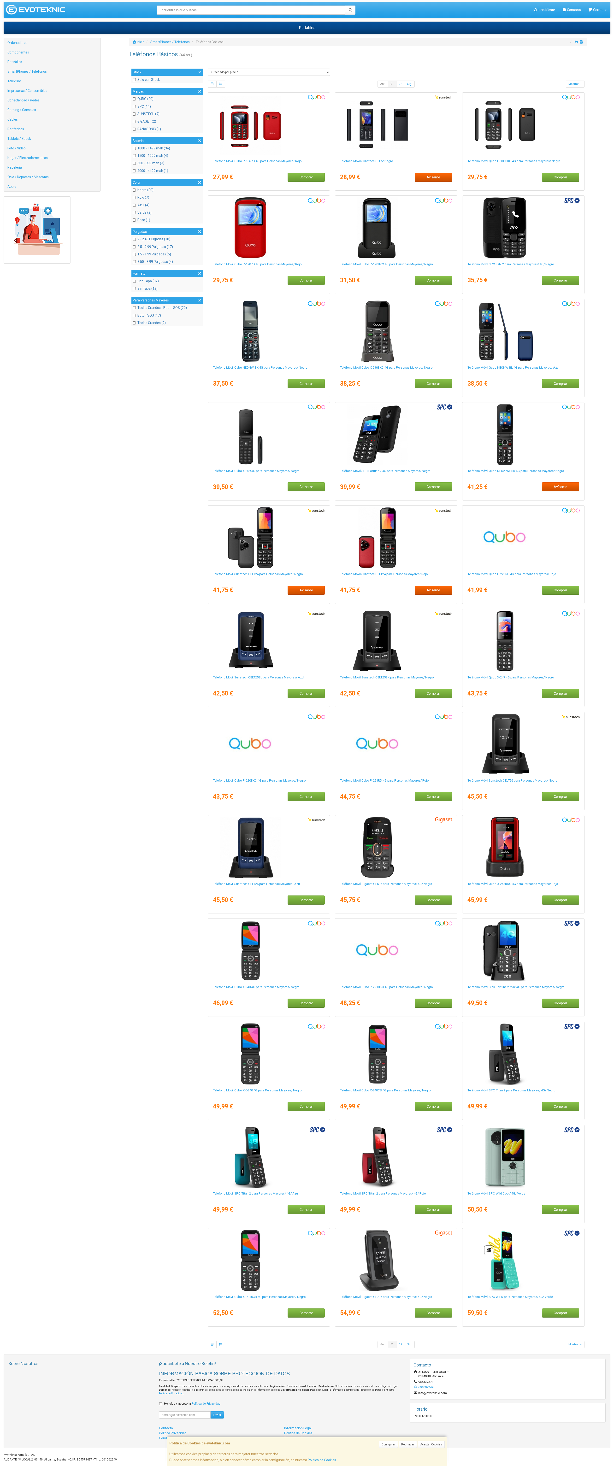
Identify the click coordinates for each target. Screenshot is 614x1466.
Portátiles (14, 62)
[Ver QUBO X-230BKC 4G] (396, 331)
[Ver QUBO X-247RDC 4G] (523, 847)
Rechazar (407, 1444)
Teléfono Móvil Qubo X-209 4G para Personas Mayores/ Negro (256, 471)
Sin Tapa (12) (147, 288)
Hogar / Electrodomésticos (27, 158)
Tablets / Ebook (19, 139)
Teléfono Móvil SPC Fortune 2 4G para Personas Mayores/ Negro (385, 471)
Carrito (598, 10)
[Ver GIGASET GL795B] (396, 1260)
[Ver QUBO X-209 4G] (268, 434)
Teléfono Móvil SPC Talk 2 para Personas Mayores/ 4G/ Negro (510, 264)
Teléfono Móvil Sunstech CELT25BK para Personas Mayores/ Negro (387, 677)
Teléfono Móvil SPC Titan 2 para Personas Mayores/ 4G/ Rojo (383, 1193)
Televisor (14, 81)
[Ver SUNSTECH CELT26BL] (268, 847)
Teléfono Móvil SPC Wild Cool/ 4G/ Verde (496, 1193)
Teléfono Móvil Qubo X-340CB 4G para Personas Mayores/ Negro (385, 1090)
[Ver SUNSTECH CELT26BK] (523, 744)
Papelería (14, 167)
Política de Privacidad (171, 1393)
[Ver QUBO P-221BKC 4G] (396, 950)
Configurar (388, 1444)
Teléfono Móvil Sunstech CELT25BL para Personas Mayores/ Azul (258, 677)
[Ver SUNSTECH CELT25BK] (396, 641)
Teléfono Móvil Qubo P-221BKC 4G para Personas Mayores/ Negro (386, 987)
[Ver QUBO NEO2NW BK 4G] (523, 434)
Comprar (306, 177)
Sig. (409, 84)
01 (392, 84)
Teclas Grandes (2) (151, 323)
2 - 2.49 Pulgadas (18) (153, 239)
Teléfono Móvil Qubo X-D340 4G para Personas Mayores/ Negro (257, 1090)
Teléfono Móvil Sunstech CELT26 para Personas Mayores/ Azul (257, 884)
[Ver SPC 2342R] (396, 1157)
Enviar (217, 1415)
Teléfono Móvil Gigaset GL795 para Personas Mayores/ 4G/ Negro (386, 1297)
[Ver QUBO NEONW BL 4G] (523, 331)
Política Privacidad (173, 1433)
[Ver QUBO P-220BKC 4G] (268, 744)
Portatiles (307, 27)
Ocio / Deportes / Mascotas (28, 177)
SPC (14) (144, 106)
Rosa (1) (143, 220)
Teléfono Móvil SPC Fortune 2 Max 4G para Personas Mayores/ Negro (516, 987)
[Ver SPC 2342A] (268, 1157)
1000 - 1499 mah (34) (153, 148)
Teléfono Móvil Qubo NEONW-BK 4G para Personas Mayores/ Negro (260, 367)
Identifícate (546, 10)
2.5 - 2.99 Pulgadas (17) (155, 247)
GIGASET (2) (146, 121)
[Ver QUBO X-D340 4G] (268, 1054)
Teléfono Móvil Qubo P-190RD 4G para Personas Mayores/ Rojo (257, 264)
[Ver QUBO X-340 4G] (268, 950)
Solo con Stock (148, 80)
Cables (12, 119)
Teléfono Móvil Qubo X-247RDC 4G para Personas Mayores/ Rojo (512, 884)
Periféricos (15, 129)
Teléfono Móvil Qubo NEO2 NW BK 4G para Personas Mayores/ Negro (515, 471)
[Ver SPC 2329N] (396, 434)
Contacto (573, 10)
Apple (11, 186)
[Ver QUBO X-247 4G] (523, 641)
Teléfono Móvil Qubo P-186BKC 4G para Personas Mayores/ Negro (513, 161)
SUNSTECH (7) (148, 114)
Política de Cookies (322, 1460)
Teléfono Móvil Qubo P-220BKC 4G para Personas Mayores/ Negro (259, 780)
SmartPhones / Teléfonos (27, 71)
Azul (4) (143, 205)
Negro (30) (145, 190)
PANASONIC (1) (149, 129)
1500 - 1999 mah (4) (152, 156)
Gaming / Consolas (21, 110)
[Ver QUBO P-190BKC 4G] (396, 228)
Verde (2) (144, 212)
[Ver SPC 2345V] (523, 1157)
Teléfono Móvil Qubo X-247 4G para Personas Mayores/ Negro (510, 677)
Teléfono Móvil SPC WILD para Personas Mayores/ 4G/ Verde (510, 1297)
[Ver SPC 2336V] (523, 1260)
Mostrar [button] (573, 84)
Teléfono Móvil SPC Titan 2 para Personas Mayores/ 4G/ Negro (511, 1090)
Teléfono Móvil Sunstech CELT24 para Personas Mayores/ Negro (258, 574)
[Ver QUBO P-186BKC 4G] (523, 124)
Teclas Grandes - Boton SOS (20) (162, 308)
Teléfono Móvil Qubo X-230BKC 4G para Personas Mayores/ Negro (386, 367)
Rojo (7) (143, 197)
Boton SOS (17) (149, 315)
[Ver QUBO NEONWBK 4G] (268, 331)
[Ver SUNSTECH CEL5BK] (396, 124)
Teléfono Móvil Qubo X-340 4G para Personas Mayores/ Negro (256, 987)
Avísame (433, 177)
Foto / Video (16, 148)
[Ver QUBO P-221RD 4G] (396, 744)
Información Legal (298, 1428)
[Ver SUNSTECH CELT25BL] (268, 641)
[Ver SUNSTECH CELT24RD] (396, 537)
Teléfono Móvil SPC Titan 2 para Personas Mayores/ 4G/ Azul (256, 1193)
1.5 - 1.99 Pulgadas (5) (154, 254)
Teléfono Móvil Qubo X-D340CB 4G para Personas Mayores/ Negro (259, 1297)
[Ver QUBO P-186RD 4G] (268, 124)
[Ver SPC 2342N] (523, 1054)
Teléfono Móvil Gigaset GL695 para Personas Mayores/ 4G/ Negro (386, 884)
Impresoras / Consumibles (27, 91)
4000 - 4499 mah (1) (152, 171)
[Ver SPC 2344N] (523, 950)
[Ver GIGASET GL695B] (396, 847)
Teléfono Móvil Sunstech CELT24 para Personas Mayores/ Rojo (384, 574)
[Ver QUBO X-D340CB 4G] (268, 1260)
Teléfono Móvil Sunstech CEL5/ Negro (366, 161)
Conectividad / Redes (23, 100)
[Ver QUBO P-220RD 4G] (523, 537)
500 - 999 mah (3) (150, 163)
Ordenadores (17, 43)
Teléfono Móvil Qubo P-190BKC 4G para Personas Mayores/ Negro (386, 264)
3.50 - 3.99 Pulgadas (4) (155, 262)
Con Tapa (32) (148, 281)
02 (400, 84)
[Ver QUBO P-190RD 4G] (268, 228)
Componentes (18, 52)
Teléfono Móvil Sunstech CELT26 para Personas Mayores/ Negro (512, 780)
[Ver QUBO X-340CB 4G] (396, 1054)
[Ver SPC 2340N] (523, 228)
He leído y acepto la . (192, 1403)
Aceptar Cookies (431, 1444)
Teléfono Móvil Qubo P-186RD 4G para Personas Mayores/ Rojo (257, 161)
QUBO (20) (145, 99)
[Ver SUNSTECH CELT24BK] (268, 537)
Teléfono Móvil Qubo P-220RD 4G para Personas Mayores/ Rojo (511, 574)
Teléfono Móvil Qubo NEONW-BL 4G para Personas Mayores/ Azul (513, 367)
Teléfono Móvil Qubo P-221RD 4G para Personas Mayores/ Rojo (384, 780)
